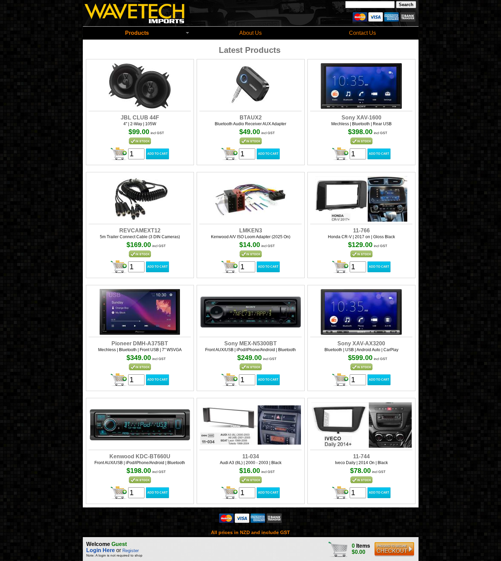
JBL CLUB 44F (140, 117)
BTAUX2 (251, 117)
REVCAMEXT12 (140, 230)
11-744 (361, 456)
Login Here (100, 550)
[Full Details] (139, 107)
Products (137, 33)
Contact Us (362, 33)
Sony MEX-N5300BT (250, 343)
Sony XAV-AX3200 (361, 343)
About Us (250, 33)
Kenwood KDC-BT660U (139, 456)
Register (130, 550)
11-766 (361, 230)
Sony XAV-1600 (361, 117)
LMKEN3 (250, 230)
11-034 (250, 456)
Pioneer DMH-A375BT (139, 343)
